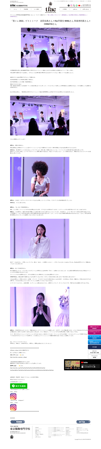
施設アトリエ (38, 432)
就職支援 (37, 430)
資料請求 (67, 427)
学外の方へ (68, 434)
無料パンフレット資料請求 (94, 327)
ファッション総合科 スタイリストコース (56, 434)
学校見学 (67, 430)
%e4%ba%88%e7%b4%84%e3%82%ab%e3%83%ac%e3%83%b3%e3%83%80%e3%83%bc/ (32, 370)
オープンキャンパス (70, 428)
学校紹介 (37, 427)
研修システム (38, 431)
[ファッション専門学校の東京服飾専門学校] (18, 5)
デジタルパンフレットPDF (94, 332)
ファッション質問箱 (94, 356)
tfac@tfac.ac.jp (88, 4)
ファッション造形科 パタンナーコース (56, 428)
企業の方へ (68, 432)
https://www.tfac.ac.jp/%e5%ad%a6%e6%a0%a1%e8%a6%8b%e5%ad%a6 (27, 368)
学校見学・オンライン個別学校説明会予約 (94, 342)
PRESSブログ (79, 427)
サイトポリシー (69, 435)
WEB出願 (94, 347)
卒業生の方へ (68, 431)
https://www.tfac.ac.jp (87, 5)
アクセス (37, 435)
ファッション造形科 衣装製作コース (55, 430)
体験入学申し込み (15, 354)
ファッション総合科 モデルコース (55, 435)
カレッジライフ (38, 428)
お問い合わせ (38, 436)
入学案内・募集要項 (39, 434)
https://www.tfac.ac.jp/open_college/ (18, 357)
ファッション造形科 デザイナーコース (56, 427)
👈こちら (22, 354)
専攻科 (49, 436)
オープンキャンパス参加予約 (94, 337)
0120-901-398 (94, 351)
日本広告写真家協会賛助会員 (82, 432)
